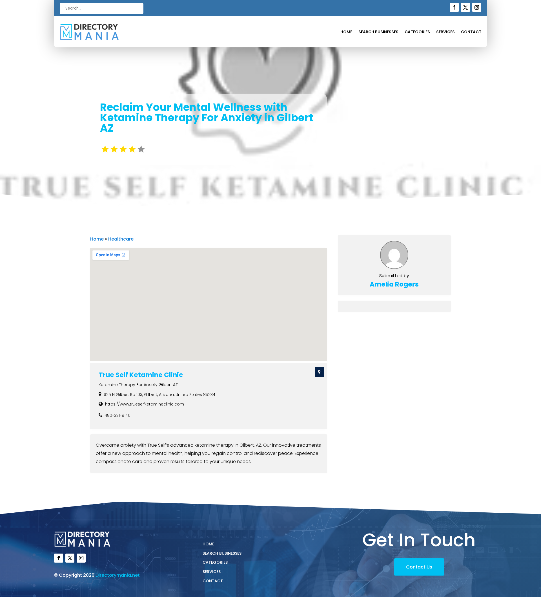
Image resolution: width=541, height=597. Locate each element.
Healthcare (121, 239)
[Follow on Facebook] (454, 7)
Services (445, 32)
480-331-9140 (117, 415)
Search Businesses (378, 32)
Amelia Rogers (394, 284)
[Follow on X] (465, 7)
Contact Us (419, 567)
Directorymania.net (118, 575)
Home (346, 32)
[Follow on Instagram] (476, 7)
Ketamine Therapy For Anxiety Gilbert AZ (138, 384)
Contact (471, 32)
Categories (417, 32)
